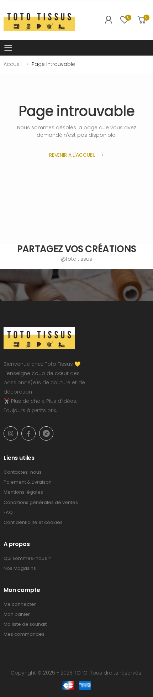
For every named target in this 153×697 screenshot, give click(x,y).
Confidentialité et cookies (33, 522)
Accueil (13, 64)
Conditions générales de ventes (41, 502)
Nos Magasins (20, 568)
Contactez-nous (23, 472)
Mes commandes (24, 634)
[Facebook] (28, 433)
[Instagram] (11, 433)
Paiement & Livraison (28, 482)
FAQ (8, 512)
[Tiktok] (46, 433)
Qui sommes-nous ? (27, 558)
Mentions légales (23, 492)
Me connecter (20, 604)
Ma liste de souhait (25, 624)
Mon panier (17, 614)
